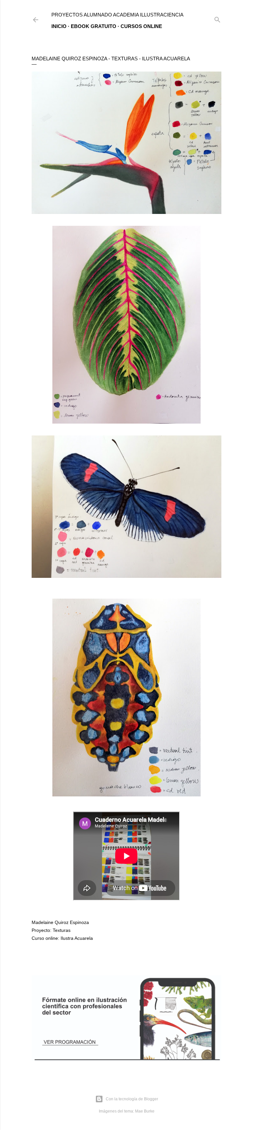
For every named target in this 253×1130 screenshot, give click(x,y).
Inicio (59, 26)
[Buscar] (217, 18)
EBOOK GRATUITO (93, 26)
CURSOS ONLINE (141, 26)
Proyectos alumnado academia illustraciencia (117, 14)
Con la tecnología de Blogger (132, 1099)
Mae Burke (145, 1111)
